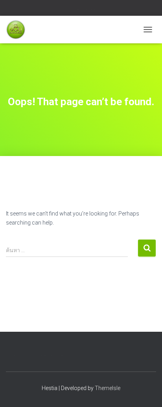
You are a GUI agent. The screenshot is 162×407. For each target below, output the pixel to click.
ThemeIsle (107, 388)
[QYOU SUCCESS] (18, 29)
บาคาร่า (63, 9)
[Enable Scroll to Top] (146, 391)
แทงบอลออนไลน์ (90, 9)
